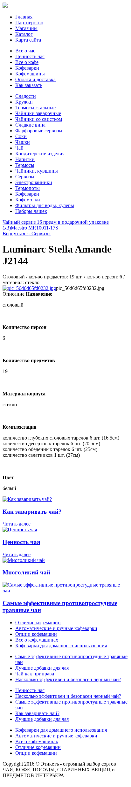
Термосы (24, 165)
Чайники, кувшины (36, 171)
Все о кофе (26, 62)
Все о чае (25, 50)
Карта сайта (28, 40)
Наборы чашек (31, 211)
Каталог (24, 34)
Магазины (26, 28)
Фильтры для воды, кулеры (44, 205)
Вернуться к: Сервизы (27, 233)
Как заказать (28, 85)
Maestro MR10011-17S (34, 227)
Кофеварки (27, 68)
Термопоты (27, 188)
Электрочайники (33, 182)
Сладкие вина (30, 125)
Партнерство (29, 22)
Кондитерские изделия (40, 153)
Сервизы (24, 176)
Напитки (25, 159)
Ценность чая (30, 56)
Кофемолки (27, 199)
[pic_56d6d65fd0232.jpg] (29, 288)
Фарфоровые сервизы (38, 130)
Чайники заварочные (38, 113)
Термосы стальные (35, 107)
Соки (21, 136)
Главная (23, 16)
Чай (19, 148)
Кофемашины (30, 73)
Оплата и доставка (35, 79)
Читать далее (17, 523)
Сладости (25, 96)
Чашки (22, 142)
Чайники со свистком (38, 119)
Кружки (24, 102)
